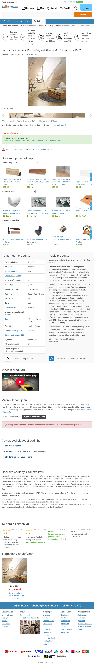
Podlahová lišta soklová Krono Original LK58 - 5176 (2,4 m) (38, 181)
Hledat (83, 14)
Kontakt (66, 8)
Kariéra (4, 621)
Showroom (29, 8)
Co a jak (54, 8)
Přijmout (79, 2)
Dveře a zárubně (85, 624)
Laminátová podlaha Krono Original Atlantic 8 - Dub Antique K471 (14, 595)
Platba (45, 618)
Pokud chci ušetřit (12, 445)
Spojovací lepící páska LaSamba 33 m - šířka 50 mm (62, 239)
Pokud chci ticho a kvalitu (16, 451)
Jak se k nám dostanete (29, 618)
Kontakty (5, 626)
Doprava (46, 615)
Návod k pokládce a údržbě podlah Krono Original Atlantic (29, 149)
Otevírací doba (25, 615)
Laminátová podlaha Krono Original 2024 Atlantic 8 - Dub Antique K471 (32, 141)
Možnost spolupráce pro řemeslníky (67, 629)
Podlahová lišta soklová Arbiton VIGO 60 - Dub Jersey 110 (12, 181)
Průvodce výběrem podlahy (82, 618)
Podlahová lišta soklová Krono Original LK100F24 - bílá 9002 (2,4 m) (62, 181)
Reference (6, 624)
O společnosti (7, 615)
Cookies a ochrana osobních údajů (49, 635)
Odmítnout (87, 2)
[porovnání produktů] (75, 7)
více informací (61, 125)
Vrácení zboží (48, 621)
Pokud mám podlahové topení (18, 457)
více (70, 2)
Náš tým (5, 618)
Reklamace (47, 624)
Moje (42, 8)
